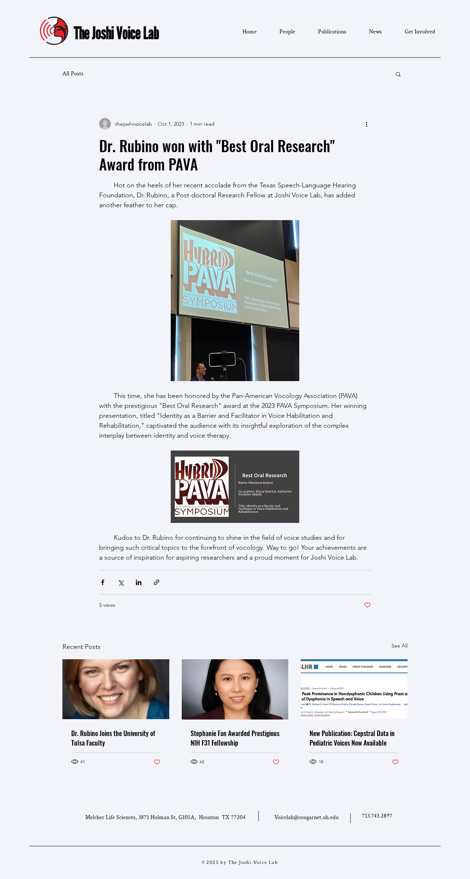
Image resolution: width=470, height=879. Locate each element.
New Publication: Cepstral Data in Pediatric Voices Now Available (352, 737)
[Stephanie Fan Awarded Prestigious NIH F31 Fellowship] (235, 689)
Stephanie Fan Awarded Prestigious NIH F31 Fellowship (235, 737)
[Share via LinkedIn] (138, 582)
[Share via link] (156, 582)
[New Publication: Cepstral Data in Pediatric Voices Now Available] (354, 689)
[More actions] (366, 123)
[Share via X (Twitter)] (120, 582)
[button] (398, 74)
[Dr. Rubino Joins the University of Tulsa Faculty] (115, 689)
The (82, 32)
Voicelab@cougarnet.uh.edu (306, 817)
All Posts (72, 74)
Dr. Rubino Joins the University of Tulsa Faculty (113, 737)
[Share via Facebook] (102, 582)
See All (399, 645)
